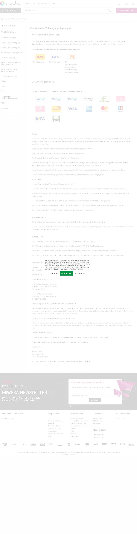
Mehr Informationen (76, 269)
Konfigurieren (79, 273)
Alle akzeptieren (66, 273)
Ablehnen (54, 273)
